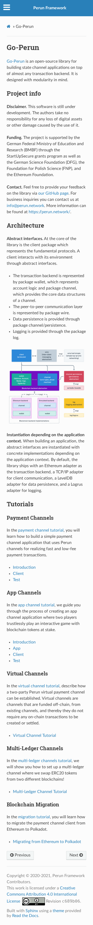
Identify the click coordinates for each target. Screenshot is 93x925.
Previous (22, 855)
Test (16, 580)
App (16, 648)
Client (18, 574)
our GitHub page (53, 193)
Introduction (24, 567)
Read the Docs (25, 916)
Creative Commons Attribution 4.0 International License (42, 894)
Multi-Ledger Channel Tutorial (40, 792)
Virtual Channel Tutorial (34, 735)
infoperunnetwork (25, 206)
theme (58, 911)
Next (74, 855)
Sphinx (32, 911)
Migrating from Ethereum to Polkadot (47, 842)
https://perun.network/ (49, 212)
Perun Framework (49, 8)
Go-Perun (16, 61)
